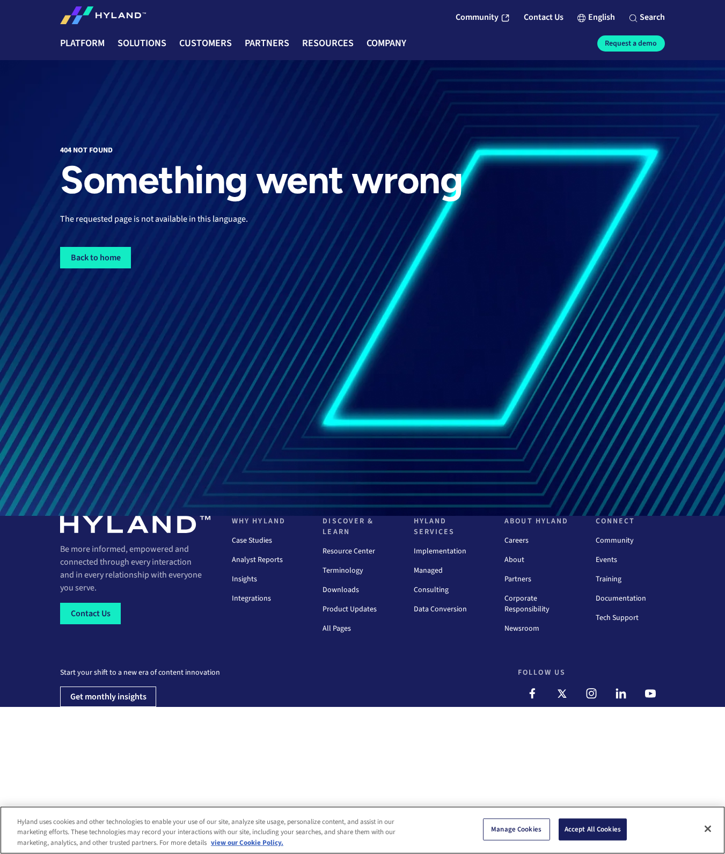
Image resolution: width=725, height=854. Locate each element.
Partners (517, 579)
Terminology (343, 570)
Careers (516, 540)
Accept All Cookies (593, 829)
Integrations (251, 598)
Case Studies (252, 540)
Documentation (621, 598)
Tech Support (617, 617)
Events (606, 559)
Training (608, 579)
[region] (362, 830)
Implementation (440, 551)
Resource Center (349, 551)
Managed (428, 570)
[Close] (708, 829)
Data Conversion (440, 609)
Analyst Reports (257, 559)
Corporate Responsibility (527, 604)
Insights (244, 579)
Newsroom (521, 628)
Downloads (341, 590)
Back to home (96, 258)
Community (615, 540)
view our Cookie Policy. (247, 843)
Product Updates (350, 609)
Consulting (431, 590)
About (514, 559)
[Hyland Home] (103, 17)
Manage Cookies (516, 829)
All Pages (337, 628)
